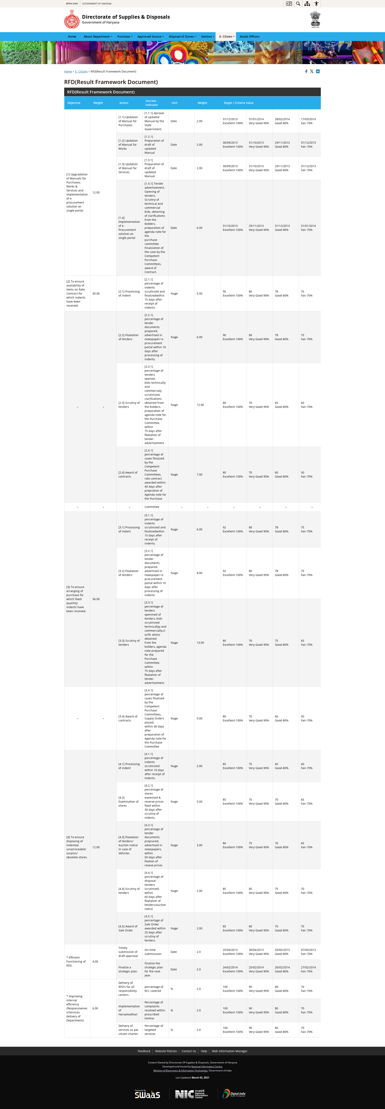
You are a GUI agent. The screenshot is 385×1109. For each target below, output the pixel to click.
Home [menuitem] (72, 36)
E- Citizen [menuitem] (225, 36)
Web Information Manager (229, 1051)
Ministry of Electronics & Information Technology (180, 1070)
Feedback (144, 1051)
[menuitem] (298, 3)
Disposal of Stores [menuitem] (181, 36)
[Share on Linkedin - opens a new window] (318, 71)
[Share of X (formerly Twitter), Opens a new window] (312, 71)
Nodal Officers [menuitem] (249, 36)
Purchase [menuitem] (123, 36)
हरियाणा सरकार (72, 3)
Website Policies (166, 1051)
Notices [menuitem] (206, 36)
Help (204, 1051)
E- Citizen (81, 71)
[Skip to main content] (288, 3)
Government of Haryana (96, 3)
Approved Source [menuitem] (149, 36)
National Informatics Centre (206, 1066)
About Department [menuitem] (97, 36)
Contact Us (189, 1051)
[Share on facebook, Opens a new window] (307, 71)
